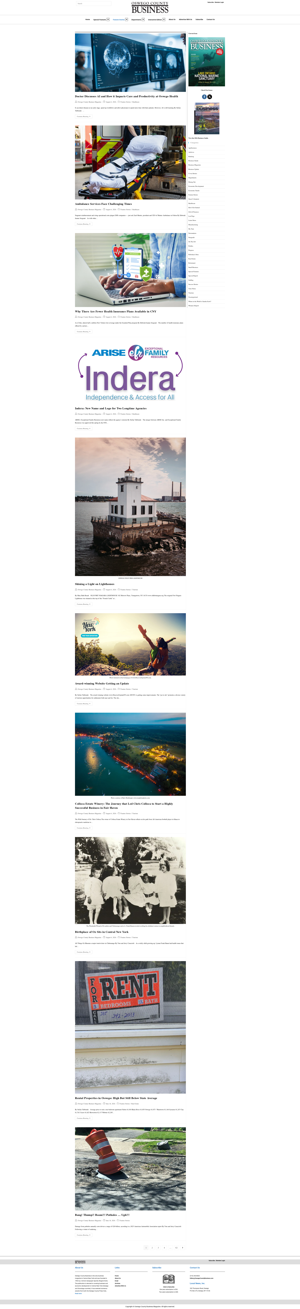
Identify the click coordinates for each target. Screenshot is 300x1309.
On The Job (192, 242)
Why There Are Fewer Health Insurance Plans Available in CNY (115, 311)
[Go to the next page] (182, 1247)
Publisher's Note (193, 254)
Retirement (191, 263)
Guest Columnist (193, 199)
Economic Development (196, 186)
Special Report (193, 276)
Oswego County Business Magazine (89, 102)
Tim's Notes (192, 289)
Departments (136, 20)
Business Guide (193, 161)
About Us (172, 19)
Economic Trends (193, 190)
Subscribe (199, 19)
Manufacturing (193, 225)
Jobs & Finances (193, 212)
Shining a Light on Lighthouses (94, 584)
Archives (191, 152)
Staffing (190, 280)
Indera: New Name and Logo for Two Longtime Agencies (111, 408)
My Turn (191, 229)
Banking (191, 156)
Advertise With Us (185, 19)
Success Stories (193, 284)
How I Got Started (194, 207)
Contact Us (211, 19)
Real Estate (135, 1104)
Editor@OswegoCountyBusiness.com (201, 1278)
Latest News (192, 220)
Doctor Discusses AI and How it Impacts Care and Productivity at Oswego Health (126, 96)
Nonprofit (191, 237)
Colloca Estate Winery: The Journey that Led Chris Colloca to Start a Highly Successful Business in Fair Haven (124, 806)
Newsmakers (192, 233)
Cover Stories (192, 173)
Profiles (190, 246)
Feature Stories (119, 20)
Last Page (191, 216)
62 (176, 1247)
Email (116, 1281)
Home (87, 19)
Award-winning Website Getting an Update (102, 683)
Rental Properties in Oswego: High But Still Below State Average (116, 1098)
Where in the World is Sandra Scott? (199, 301)
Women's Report (193, 306)
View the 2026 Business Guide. (198, 138)
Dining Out (192, 182)
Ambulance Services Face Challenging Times (103, 204)
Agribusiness (192, 148)
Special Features (99, 20)
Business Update (193, 169)
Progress (191, 250)
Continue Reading (84, 115)
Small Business (193, 267)
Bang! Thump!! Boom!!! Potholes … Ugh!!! (102, 1215)
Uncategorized (193, 297)
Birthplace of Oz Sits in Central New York (102, 932)
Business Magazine (194, 165)
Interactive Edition (155, 20)
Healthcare (135, 102)
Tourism (135, 589)
